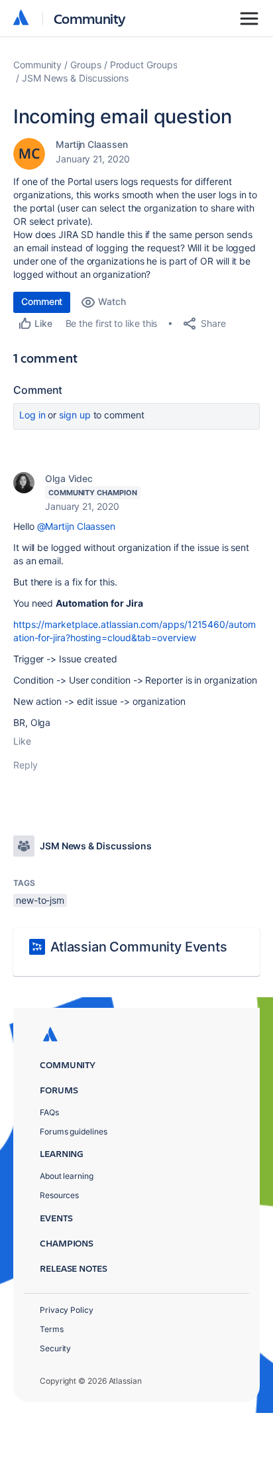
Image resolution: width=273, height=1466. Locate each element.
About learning (66, 1176)
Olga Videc (69, 478)
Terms (52, 1329)
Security (55, 1348)
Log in (32, 414)
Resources (59, 1195)
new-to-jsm (40, 900)
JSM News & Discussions (75, 78)
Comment (41, 301)
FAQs (49, 1112)
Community (90, 18)
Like (22, 741)
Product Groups (144, 64)
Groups (85, 64)
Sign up (74, 414)
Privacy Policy (66, 1310)
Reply (25, 764)
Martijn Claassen (92, 144)
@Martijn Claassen (76, 526)
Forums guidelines (73, 1131)
